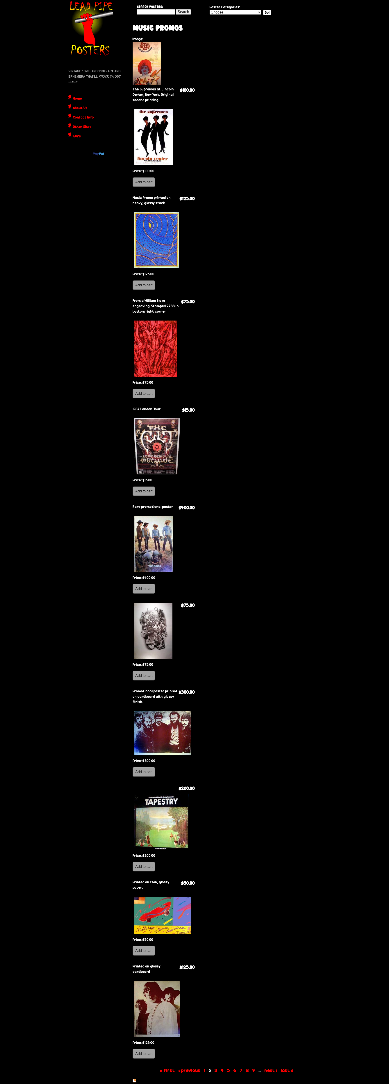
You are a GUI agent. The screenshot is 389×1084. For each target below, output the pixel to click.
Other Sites (82, 127)
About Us (80, 108)
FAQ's (77, 137)
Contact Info (83, 118)
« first (167, 1070)
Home (77, 99)
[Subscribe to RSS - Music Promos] (134, 1081)
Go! (267, 12)
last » (287, 1070)
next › (271, 1070)
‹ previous (189, 1070)
